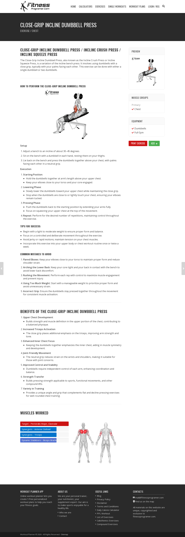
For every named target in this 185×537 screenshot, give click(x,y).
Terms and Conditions (108, 506)
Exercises (100, 6)
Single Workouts (117, 6)
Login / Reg (153, 6)
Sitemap (64, 534)
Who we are (65, 512)
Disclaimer (102, 502)
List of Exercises (105, 517)
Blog (99, 495)
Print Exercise (138, 143)
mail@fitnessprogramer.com (149, 497)
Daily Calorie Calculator (108, 510)
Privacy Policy (103, 499)
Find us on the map (144, 501)
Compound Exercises (107, 524)
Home (73, 6)
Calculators (85, 6)
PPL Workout (103, 513)
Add (153, 143)
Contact (63, 515)
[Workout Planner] (35, 6)
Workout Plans (137, 6)
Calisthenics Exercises (108, 520)
